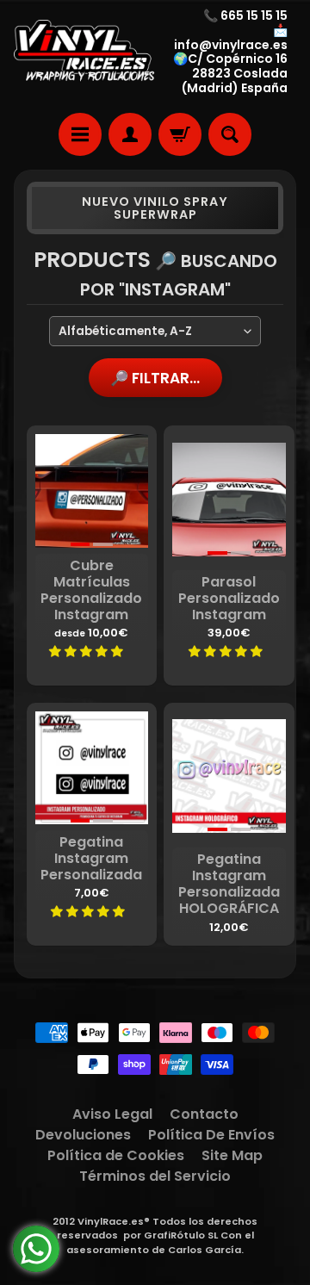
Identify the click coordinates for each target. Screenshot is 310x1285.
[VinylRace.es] (84, 52)
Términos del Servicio (155, 1176)
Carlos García (204, 1250)
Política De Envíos (211, 1135)
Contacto (204, 1114)
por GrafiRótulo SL (170, 1235)
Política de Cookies (115, 1155)
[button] (87, 651)
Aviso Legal (112, 1114)
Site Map (232, 1155)
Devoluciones (83, 1135)
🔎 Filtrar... (155, 378)
